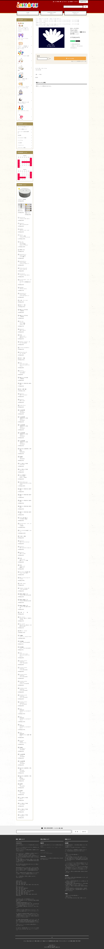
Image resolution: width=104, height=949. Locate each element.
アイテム (84, 1)
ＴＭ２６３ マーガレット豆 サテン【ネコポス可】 (24, 589)
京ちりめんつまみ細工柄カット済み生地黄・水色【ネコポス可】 (25, 778)
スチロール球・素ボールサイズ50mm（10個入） (24, 518)
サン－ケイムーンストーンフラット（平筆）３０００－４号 (23, 323)
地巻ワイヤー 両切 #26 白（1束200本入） (25, 501)
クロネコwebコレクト (45, 852)
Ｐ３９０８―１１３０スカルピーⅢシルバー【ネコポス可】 (24, 696)
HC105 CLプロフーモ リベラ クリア (24, 230)
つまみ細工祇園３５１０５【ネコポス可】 (22, 762)
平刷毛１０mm (22, 249)
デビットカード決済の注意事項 (46, 853)
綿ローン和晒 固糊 (23, 389)
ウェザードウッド (23, 405)
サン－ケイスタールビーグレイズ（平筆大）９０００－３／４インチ (24, 243)
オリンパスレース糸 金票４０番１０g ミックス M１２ (25, 572)
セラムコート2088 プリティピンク (23, 394)
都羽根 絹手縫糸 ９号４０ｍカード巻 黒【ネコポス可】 (25, 600)
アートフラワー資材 (75, 20)
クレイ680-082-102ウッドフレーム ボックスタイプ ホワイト (25, 710)
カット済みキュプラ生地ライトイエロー (24, 804)
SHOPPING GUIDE (51, 13)
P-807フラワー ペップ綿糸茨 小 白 (22, 566)
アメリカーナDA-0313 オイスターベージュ (23, 741)
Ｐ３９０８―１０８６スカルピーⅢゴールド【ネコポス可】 (24, 689)
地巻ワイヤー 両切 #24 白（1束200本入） (25, 489)
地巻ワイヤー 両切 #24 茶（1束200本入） (25, 384)
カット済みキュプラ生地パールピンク (24, 815)
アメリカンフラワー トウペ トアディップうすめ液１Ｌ (25, 524)
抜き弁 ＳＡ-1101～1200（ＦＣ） (56, 18)
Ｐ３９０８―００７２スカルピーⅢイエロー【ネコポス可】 (24, 661)
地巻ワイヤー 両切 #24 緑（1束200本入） (25, 495)
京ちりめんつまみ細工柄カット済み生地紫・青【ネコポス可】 (25, 450)
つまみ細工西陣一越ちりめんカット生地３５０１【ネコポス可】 (24, 419)
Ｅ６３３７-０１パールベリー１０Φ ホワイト (25, 218)
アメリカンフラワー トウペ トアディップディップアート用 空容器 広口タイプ (25, 281)
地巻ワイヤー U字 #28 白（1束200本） (24, 310)
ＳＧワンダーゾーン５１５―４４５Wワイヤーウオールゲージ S (24, 294)
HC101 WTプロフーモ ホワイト (23, 288)
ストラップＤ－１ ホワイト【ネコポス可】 (23, 371)
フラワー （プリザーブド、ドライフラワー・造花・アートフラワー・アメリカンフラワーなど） (55, 20)
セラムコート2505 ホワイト (20, 210)
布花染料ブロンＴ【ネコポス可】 (22, 457)
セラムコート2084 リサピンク (23, 330)
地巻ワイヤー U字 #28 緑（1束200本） (24, 378)
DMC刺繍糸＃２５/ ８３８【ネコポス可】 (25, 642)
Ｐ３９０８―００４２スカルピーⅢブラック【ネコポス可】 (24, 675)
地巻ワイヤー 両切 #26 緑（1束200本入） (25, 507)
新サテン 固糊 (22, 358)
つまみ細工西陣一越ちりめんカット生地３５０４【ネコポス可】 (24, 434)
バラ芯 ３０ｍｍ (23, 583)
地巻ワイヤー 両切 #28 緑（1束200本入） (25, 513)
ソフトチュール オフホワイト (24, 347)
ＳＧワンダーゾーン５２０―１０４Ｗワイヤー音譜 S (23, 255)
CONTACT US (75, 13)
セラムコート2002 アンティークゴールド (24, 541)
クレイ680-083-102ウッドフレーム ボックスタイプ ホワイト (25, 726)
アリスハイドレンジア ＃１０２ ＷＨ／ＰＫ (23, 269)
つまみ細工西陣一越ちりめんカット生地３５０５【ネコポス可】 (24, 442)
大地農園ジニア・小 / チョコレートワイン (25, 636)
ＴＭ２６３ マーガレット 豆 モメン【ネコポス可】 (25, 342)
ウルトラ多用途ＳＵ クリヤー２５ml (23, 476)
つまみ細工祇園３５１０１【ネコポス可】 (22, 755)
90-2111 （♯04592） (23, 477)
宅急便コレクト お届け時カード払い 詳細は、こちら (51, 847)
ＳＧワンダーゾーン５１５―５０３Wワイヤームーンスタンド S (24, 262)
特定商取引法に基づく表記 (81, 61)
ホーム (37, 18)
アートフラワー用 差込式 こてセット (25, 531)
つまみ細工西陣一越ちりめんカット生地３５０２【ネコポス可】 (24, 426)
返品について (73, 61)
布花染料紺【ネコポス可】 (22, 791)
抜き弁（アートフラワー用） (44, 18)
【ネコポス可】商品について (33, 911)
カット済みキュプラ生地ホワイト (24, 798)
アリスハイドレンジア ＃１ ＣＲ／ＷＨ (23, 353)
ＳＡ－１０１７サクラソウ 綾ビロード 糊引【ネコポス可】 (25, 618)
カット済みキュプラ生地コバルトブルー (24, 464)
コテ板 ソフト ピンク (24, 300)
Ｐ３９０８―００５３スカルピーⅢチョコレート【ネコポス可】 (24, 682)
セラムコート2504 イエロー (22, 400)
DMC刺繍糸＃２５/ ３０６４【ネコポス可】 (25, 648)
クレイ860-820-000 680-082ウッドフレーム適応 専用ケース (25, 734)
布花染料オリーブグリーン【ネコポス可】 (23, 748)
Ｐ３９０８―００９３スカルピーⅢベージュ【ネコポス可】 (24, 668)
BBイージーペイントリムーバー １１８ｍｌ (25, 578)
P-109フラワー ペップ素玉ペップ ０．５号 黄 (24, 559)
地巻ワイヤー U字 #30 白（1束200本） (24, 316)
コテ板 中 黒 (24, 612)
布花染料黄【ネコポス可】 (22, 785)
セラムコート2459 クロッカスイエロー (24, 224)
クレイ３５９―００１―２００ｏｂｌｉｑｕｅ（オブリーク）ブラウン (25, 364)
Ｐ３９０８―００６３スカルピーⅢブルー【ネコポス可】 (23, 703)
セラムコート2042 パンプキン (23, 553)
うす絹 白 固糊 (23, 536)
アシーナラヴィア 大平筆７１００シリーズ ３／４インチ (25, 236)
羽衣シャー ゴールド (23, 630)
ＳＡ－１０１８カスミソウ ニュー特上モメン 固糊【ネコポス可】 (25, 625)
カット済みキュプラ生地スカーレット (24, 470)
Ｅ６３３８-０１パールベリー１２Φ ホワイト (25, 274)
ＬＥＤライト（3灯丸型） (22, 199)
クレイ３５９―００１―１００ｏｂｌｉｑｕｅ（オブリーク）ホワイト (25, 654)
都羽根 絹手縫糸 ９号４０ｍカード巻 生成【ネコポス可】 (25, 606)
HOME (27, 13)
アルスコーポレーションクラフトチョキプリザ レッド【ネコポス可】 (25, 483)
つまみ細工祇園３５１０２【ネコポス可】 (22, 411)
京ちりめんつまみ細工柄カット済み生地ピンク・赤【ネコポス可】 (25, 770)
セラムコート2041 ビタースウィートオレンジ (25, 547)
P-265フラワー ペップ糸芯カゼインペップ (23, 336)
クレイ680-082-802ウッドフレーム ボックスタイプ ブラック (25, 718)
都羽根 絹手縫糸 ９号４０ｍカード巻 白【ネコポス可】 (25, 595)
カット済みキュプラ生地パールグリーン (24, 810)
